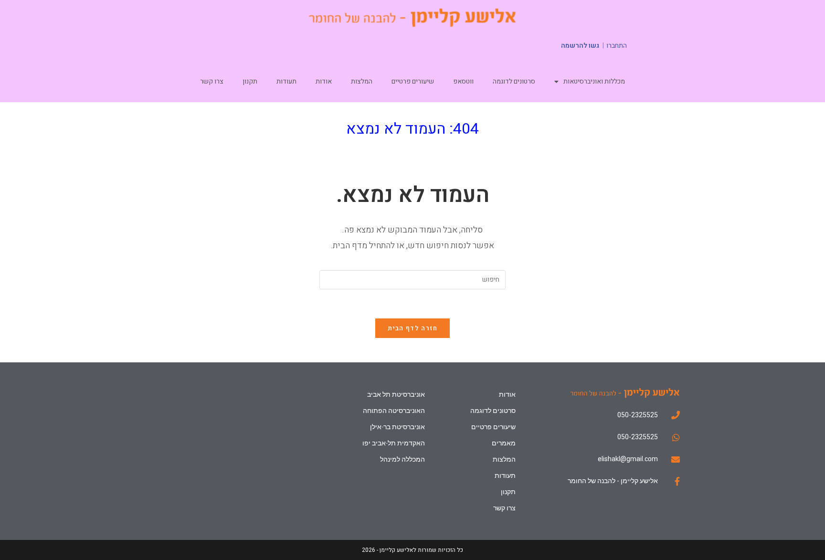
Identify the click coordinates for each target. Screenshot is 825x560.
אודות (324, 81)
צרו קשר (211, 81)
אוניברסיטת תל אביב (395, 394)
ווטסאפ (463, 81)
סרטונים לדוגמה (514, 81)
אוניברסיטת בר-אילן (397, 427)
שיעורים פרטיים (412, 81)
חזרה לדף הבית (413, 328)
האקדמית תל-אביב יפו (393, 443)
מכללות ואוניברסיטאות (594, 81)
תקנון (250, 81)
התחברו (616, 46)
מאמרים (504, 443)
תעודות (286, 81)
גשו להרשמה (580, 46)
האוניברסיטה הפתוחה (393, 410)
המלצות (361, 81)
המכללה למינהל (402, 459)
